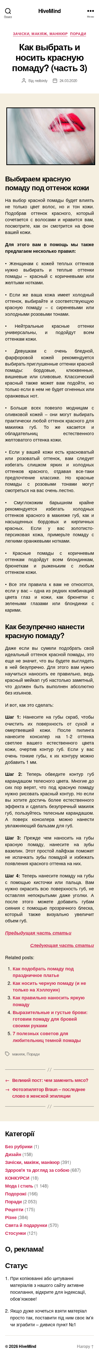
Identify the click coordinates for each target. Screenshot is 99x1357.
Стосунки (15, 1233)
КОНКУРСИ (17, 1178)
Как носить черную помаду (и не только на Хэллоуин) (49, 986)
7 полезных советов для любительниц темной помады (47, 1036)
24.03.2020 (68, 80)
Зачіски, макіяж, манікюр (40, 33)
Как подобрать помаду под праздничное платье (43, 972)
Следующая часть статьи (62, 945)
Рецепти (14, 1209)
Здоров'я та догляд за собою (37, 1170)
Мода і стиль (19, 1185)
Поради (78, 33)
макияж (18, 1053)
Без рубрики (18, 1146)
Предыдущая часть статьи (38, 932)
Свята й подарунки (26, 1225)
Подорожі (15, 1193)
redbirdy (41, 80)
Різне (11, 1217)
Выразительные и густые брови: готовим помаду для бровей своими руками (50, 1019)
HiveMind (49, 10)
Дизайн (13, 1154)
